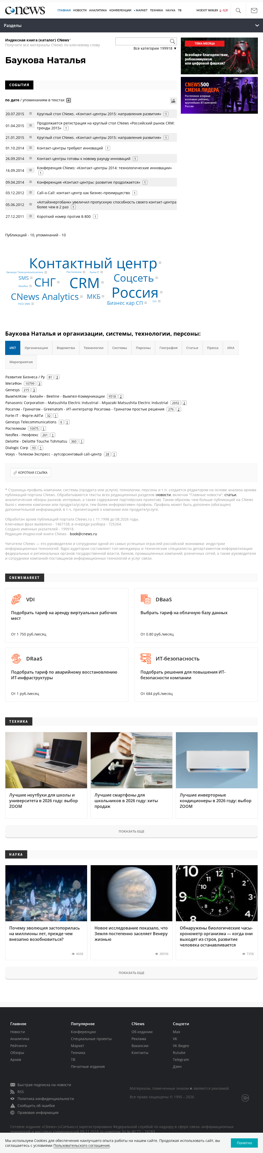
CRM (84, 282)
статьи (230, 494)
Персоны (143, 347)
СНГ (45, 282)
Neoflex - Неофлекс (22, 434)
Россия (135, 292)
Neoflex (23, 286)
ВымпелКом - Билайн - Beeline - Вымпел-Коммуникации (55, 396)
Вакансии (140, 1045)
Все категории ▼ (155, 48)
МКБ (93, 296)
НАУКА (170, 10)
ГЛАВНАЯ (64, 10)
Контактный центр (93, 262)
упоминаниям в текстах (43, 99)
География (168, 347)
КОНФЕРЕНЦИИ (120, 10)
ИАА (230, 347)
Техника (78, 1052)
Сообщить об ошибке (36, 1105)
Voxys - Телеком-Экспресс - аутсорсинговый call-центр (53, 454)
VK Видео (181, 1045)
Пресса (213, 347)
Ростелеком (74, 272)
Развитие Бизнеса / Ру (25, 376)
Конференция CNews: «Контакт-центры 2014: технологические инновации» (104, 167)
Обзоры (17, 1052)
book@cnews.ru (83, 533)
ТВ (179, 10)
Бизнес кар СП (125, 302)
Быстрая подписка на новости (44, 1084)
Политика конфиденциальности (45, 1098)
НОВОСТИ (80, 10)
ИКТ (13, 347)
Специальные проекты (91, 1038)
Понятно (244, 1142)
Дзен (177, 1066)
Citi (155, 301)
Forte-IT (94, 272)
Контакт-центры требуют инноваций (70, 148)
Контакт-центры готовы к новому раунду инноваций (83, 158)
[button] (238, 10)
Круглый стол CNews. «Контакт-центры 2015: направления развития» (99, 113)
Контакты (140, 1052)
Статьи (192, 347)
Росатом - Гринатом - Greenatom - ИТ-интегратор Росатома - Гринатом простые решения (84, 409)
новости (163, 494)
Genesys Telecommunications (24, 272)
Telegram (181, 1059)
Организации (36, 347)
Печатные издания (88, 1066)
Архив (15, 1059)
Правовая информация (38, 1112)
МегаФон (13, 383)
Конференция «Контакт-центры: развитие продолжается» (88, 182)
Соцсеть (134, 278)
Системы (119, 347)
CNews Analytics (45, 296)
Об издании (142, 1031)
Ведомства (66, 347)
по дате (12, 99)
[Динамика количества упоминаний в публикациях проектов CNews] (173, 100)
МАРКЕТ (141, 10)
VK (175, 1038)
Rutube (179, 1052)
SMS (23, 277)
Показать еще (131, 831)
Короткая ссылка (33, 472)
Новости (17, 1031)
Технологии (94, 347)
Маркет (77, 1045)
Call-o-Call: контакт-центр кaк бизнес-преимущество (83, 192)
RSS (20, 1091)
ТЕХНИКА (156, 10)
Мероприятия (21, 362)
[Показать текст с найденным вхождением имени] (68, 100)
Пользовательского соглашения (81, 1145)
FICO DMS (24, 304)
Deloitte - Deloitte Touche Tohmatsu (36, 441)
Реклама (139, 1038)
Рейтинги (18, 1045)
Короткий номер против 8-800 (64, 216)
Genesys (12, 389)
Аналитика (98, 10)
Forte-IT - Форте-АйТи (24, 415)
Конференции (83, 1031)
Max (176, 1031)
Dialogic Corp (16, 447)
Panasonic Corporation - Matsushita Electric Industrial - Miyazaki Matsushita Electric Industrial (86, 402)
